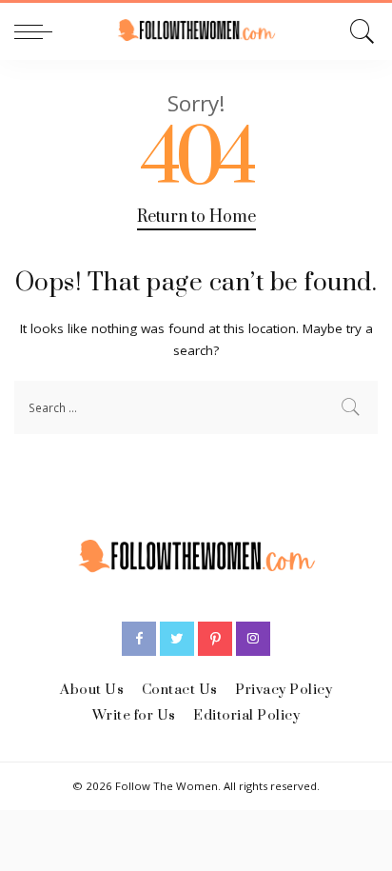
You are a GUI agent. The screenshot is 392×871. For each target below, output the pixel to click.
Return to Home (196, 217)
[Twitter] (177, 639)
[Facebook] (139, 639)
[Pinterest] (215, 639)
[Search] (359, 31)
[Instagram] (253, 639)
